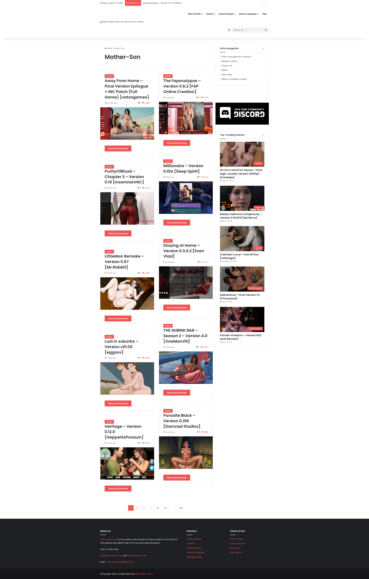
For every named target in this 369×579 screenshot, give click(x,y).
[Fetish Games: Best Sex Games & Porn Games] (122, 22)
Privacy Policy (236, 539)
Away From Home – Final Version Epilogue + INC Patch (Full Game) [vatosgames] (127, 89)
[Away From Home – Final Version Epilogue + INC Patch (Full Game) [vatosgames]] (127, 123)
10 (158, 508)
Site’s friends (194, 14)
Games (209, 14)
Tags (264, 14)
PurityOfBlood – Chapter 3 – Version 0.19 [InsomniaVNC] (124, 177)
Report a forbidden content (234, 79)
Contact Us (227, 65)
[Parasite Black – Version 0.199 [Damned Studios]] (186, 452)
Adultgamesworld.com (137, 555)
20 (165, 508)
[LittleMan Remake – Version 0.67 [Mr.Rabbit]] (127, 293)
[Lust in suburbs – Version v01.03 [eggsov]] (127, 378)
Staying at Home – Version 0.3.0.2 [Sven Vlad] (183, 251)
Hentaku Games (194, 548)
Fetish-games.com (108, 539)
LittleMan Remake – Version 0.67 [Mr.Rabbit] (124, 262)
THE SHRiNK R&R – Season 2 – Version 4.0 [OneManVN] (185, 336)
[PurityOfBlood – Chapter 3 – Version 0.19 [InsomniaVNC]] (127, 208)
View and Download (118, 148)
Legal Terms (235, 552)
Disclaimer (235, 548)
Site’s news (227, 74)
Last (181, 508)
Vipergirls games (194, 557)
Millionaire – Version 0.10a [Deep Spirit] (183, 168)
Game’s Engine (226, 14)
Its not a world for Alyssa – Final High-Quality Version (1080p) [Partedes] (241, 173)
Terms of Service (238, 543)
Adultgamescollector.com (111, 555)
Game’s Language (247, 14)
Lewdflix (190, 543)
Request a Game (229, 61)
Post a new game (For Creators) (236, 57)
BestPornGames (194, 539)
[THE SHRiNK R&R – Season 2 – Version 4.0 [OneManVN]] (186, 367)
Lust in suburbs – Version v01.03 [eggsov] (121, 347)
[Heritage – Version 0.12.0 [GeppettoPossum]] (127, 463)
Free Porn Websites (196, 552)
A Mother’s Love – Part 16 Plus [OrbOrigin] (239, 256)
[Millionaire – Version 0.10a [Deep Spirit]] (186, 197)
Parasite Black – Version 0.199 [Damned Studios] (181, 421)
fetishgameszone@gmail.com (120, 562)
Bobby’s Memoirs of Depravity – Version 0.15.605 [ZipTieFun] (241, 215)
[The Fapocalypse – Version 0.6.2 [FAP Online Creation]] (186, 118)
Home (109, 48)
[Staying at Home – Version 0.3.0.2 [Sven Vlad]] (186, 282)
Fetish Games (146, 574)
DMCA (225, 70)
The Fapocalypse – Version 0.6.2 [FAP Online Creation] (182, 86)
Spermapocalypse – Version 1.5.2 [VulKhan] (162, 3)
